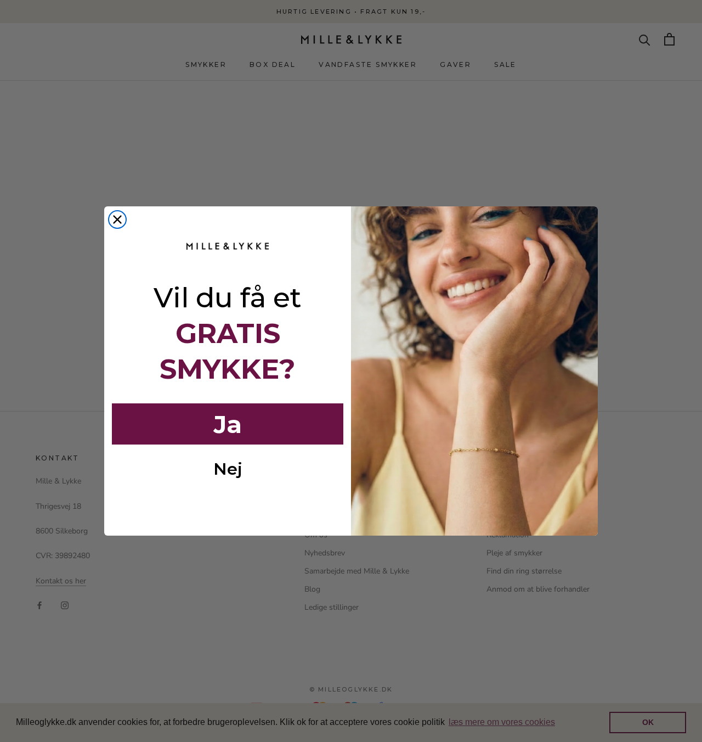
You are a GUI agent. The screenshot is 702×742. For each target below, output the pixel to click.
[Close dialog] (117, 219)
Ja (227, 424)
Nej (227, 469)
